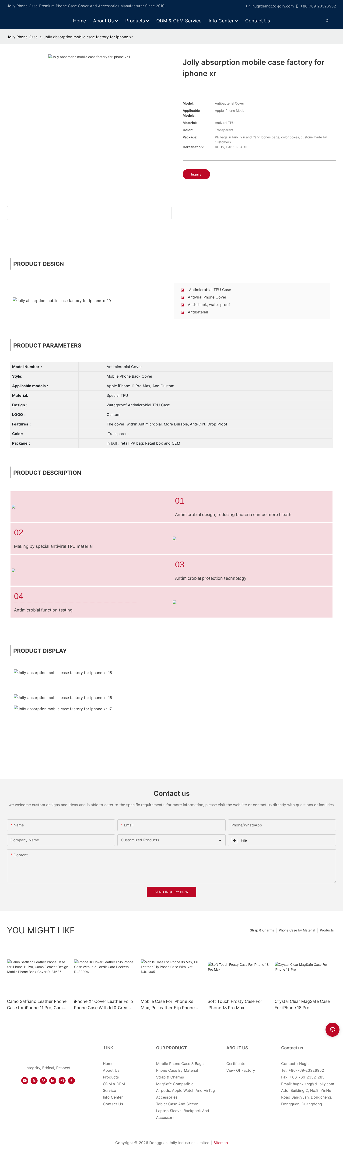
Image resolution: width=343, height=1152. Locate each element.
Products (327, 930)
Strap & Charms (262, 930)
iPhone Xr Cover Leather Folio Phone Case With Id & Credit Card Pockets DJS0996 (103, 1005)
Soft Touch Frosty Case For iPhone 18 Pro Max (235, 1004)
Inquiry (196, 174)
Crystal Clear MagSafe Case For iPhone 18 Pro (302, 1004)
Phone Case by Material (297, 930)
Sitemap (221, 1142)
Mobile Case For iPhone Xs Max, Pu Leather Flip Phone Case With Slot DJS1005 (168, 1005)
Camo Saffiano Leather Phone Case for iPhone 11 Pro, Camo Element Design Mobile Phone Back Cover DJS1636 (36, 1005)
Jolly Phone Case (22, 37)
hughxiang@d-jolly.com (273, 6)
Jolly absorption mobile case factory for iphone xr (88, 37)
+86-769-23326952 (318, 6)
